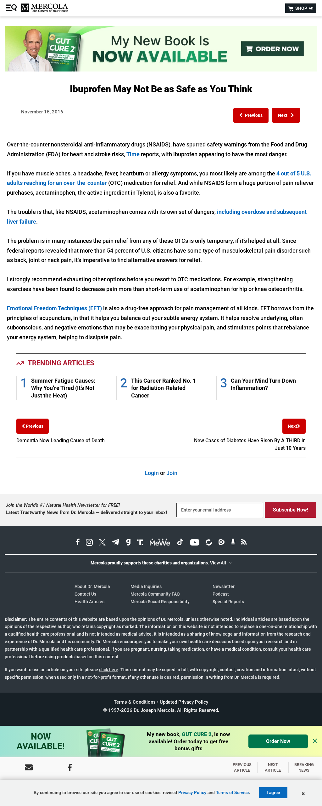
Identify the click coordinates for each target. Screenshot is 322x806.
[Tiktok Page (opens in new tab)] (180, 543)
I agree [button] (273, 792)
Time (133, 154)
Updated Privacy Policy (184, 702)
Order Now (278, 741)
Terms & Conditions (135, 702)
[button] (251, 115)
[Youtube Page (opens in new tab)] (194, 543)
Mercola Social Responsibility (160, 601)
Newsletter (224, 586)
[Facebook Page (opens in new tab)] (77, 543)
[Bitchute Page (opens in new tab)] (208, 543)
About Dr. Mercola (92, 586)
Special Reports (228, 601)
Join (171, 473)
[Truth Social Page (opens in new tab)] (140, 543)
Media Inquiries (146, 586)
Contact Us (85, 594)
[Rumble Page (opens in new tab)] (221, 543)
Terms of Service (232, 792)
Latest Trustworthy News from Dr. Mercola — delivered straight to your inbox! (86, 512)
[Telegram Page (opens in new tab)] (115, 543)
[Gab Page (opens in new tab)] (128, 543)
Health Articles (89, 601)
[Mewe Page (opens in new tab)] (160, 543)
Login (152, 473)
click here (108, 669)
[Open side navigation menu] (12, 8)
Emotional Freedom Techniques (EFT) (55, 308)
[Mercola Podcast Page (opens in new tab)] (233, 543)
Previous (34, 426)
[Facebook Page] (70, 767)
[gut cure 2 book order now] (161, 69)
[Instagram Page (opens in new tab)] (89, 543)
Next (292, 426)
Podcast (221, 594)
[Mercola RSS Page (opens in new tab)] (244, 543)
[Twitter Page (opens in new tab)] (102, 543)
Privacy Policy (192, 792)
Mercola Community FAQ (155, 594)
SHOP (303, 8)
